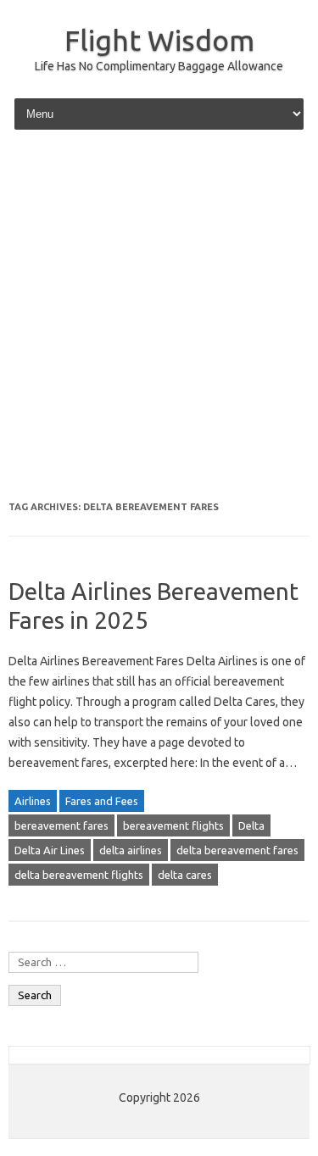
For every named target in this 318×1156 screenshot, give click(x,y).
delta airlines (130, 850)
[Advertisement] (159, 317)
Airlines (32, 801)
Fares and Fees (101, 801)
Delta (251, 825)
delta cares (185, 875)
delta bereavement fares (237, 850)
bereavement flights (173, 825)
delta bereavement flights (78, 875)
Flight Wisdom (159, 40)
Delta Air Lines (49, 850)
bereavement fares (61, 825)
